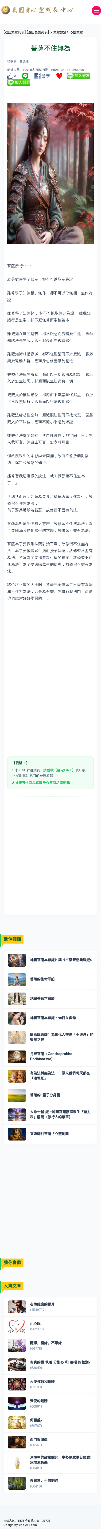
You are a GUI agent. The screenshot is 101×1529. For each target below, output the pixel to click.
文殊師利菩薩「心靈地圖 (49, 1133)
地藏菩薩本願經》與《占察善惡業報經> (61, 959)
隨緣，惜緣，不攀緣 (46, 1342)
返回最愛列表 (38, 32)
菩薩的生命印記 (42, 979)
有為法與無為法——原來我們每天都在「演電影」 (60, 1075)
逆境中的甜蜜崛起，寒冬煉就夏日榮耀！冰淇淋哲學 (61, 1460)
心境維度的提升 (42, 1304)
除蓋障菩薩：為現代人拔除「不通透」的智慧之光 (61, 1037)
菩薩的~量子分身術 (45, 1094)
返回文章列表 (14, 32)
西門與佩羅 (39, 1439)
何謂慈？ (37, 1420)
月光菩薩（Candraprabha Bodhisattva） (51, 1056)
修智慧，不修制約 (44, 1480)
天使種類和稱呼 (42, 1381)
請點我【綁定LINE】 (59, 770)
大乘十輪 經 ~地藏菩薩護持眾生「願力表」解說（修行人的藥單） (60, 1114)
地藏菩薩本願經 (42, 998)
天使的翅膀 (39, 1400)
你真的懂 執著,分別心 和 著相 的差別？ (61, 1362)
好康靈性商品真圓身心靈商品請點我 (42, 783)
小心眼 (35, 1323)
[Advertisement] (50, 668)
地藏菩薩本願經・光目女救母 (53, 1017)
